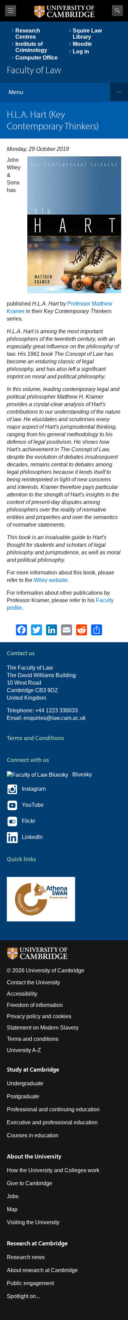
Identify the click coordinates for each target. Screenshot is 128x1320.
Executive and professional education (52, 1122)
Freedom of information (35, 1005)
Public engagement (30, 1283)
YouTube (31, 805)
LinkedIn (30, 837)
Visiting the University (33, 1222)
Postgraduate (23, 1096)
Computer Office (36, 58)
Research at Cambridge (37, 1243)
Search (117, 10)
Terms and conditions (32, 1039)
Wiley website (51, 580)
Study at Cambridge (33, 1069)
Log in (81, 51)
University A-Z (24, 1050)
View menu (10, 10)
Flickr (26, 821)
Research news (26, 1257)
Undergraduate (25, 1083)
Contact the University (33, 982)
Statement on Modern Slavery (43, 1028)
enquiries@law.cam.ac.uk (55, 718)
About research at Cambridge (42, 1270)
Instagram (32, 789)
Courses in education (32, 1135)
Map (12, 1209)
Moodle (82, 44)
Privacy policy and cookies (39, 1016)
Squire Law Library (87, 34)
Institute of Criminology (31, 47)
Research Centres (27, 34)
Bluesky (80, 774)
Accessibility (22, 994)
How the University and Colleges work (53, 1170)
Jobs (12, 1196)
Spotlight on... (23, 1296)
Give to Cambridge (29, 1183)
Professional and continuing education (53, 1109)
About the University (34, 1156)
